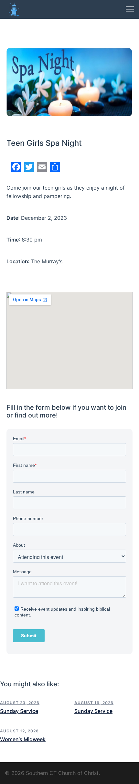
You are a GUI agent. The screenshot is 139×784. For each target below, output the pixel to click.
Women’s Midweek (23, 739)
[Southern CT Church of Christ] (14, 9)
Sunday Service (19, 711)
